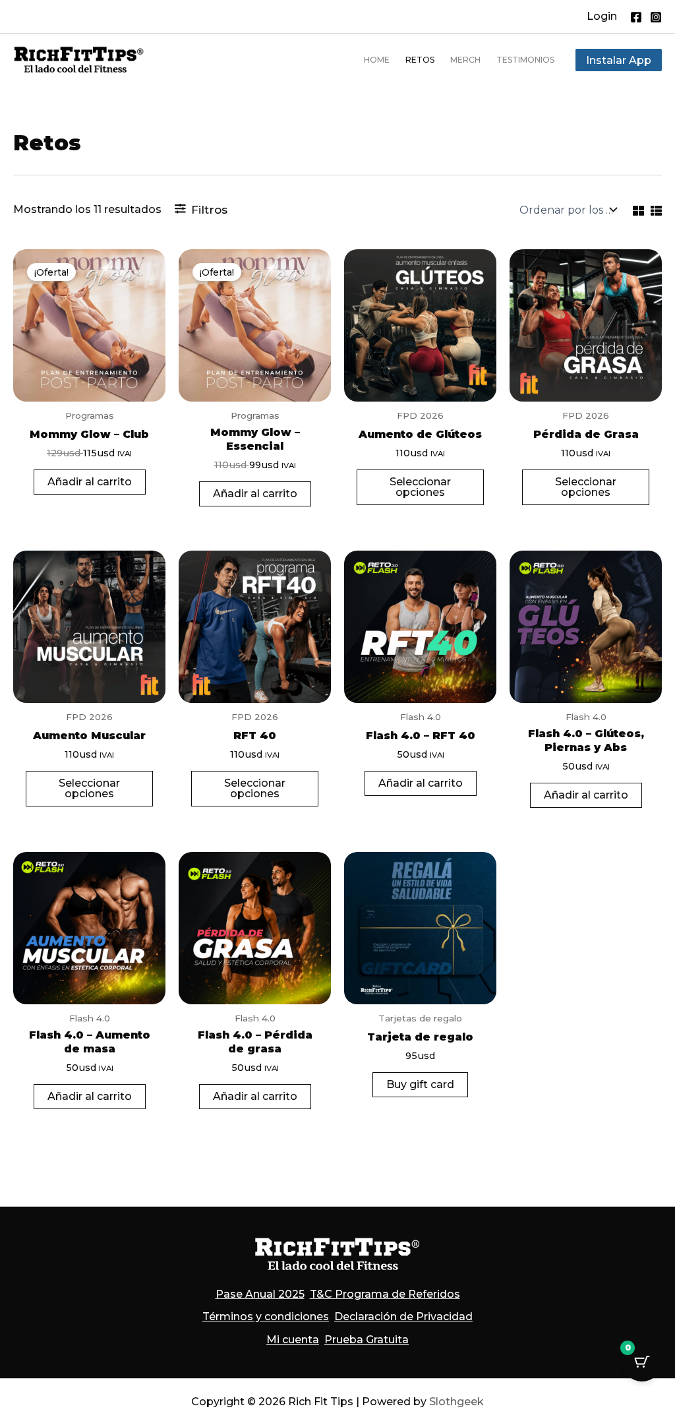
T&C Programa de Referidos (385, 1294)
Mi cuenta (292, 1339)
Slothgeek (456, 1401)
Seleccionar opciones (420, 487)
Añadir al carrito (89, 481)
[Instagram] (656, 17)
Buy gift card (420, 1084)
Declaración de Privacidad (403, 1316)
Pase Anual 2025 (260, 1294)
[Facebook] (636, 17)
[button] (602, 16)
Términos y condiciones (265, 1316)
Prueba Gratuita (366, 1339)
